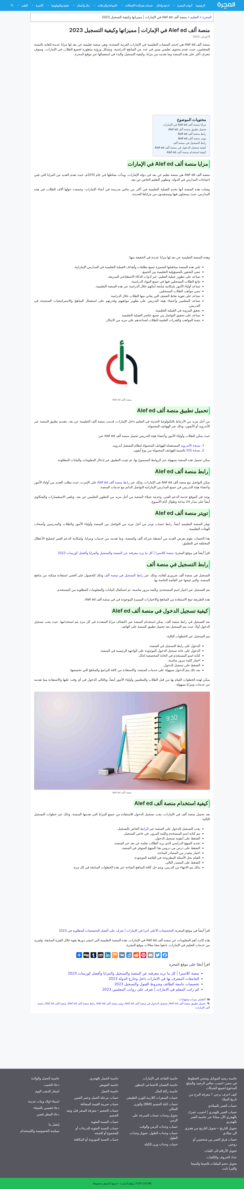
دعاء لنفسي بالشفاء (46, 1108)
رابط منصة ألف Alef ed (192, 133)
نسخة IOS (193, 450)
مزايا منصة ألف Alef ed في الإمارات (184, 124)
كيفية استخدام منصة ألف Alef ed (186, 152)
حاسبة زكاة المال (166, 1091)
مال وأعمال (83, 5)
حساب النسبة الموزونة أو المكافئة (96, 1139)
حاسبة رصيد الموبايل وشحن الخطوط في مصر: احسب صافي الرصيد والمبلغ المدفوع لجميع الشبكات (211, 1083)
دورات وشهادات (188, 999)
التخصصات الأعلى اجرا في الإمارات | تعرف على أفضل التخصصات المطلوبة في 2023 (116, 930)
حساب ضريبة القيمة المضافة (99, 1104)
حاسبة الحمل (109, 1091)
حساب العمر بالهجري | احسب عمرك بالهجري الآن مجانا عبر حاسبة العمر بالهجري (212, 1117)
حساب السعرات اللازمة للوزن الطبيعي (152, 1097)
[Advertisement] (122, 86)
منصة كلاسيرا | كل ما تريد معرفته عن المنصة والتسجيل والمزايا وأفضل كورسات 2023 (116, 553)
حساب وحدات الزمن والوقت (159, 1126)
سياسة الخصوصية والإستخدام (39, 1131)
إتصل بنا (54, 1124)
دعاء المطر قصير (48, 1114)
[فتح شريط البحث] (12, 5)
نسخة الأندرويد (190, 445)
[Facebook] (164, 955)
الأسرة (39, 5)
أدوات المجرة (184, 5)
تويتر (151, 524)
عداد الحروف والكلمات (221, 1157)
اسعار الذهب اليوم (47, 1091)
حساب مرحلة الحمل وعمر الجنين (96, 1097)
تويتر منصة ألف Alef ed (192, 138)
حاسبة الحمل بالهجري (104, 1078)
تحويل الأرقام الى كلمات (221, 1151)
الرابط (144, 828)
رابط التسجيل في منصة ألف (189, 143)
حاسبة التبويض (108, 1085)
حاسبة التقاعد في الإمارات (160, 1078)
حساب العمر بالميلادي (222, 1106)
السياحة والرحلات (107, 5)
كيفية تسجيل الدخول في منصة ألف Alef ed (180, 147)
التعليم (194, 17)
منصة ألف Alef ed (55, 1003)
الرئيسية (200, 5)
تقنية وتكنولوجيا (60, 5)
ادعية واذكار (162, 5)
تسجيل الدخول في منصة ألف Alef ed (146, 1003)
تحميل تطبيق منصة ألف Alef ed (187, 129)
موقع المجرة (127, 1183)
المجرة (206, 17)
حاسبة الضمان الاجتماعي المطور (156, 1085)
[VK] (122, 955)
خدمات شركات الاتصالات (139, 5)
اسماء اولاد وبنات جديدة (43, 1101)
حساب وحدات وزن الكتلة (161, 1144)
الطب (24, 5)
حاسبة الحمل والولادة (45, 1078)
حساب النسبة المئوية (104, 1122)
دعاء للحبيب (51, 1085)
